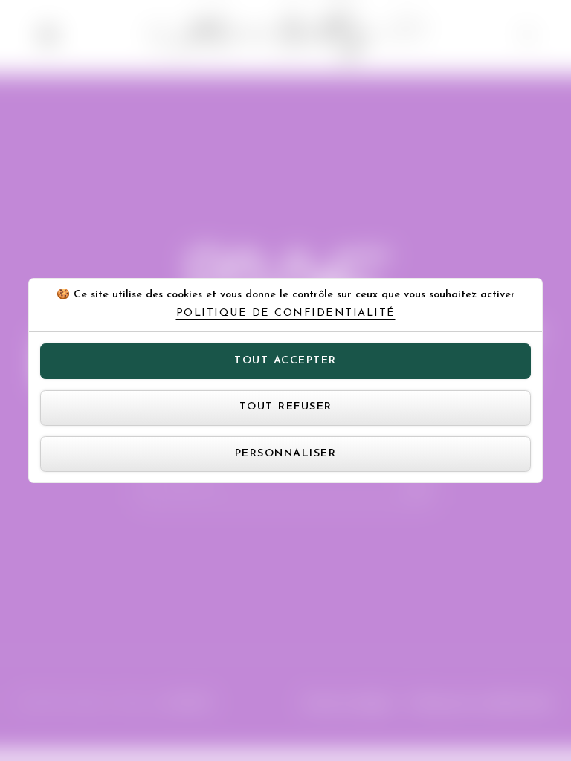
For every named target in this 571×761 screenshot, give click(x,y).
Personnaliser (286, 453)
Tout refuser (285, 406)
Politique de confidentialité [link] (286, 313)
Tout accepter (285, 360)
